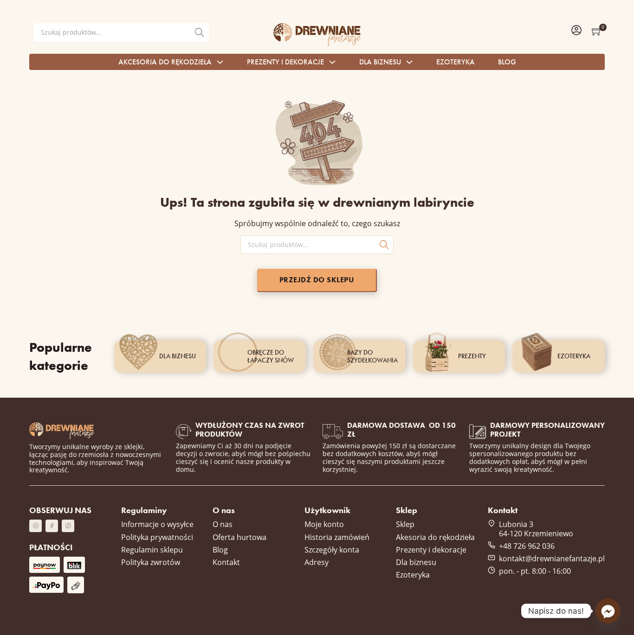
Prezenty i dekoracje (285, 61)
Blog (507, 61)
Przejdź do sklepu (316, 280)
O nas (223, 524)
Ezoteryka (455, 61)
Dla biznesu (380, 61)
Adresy (316, 562)
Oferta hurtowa (239, 537)
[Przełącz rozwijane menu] (220, 62)
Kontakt (226, 562)
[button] (597, 31)
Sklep (405, 524)
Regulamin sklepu (152, 549)
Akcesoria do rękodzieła (165, 61)
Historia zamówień (336, 537)
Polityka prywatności (157, 537)
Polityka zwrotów (150, 562)
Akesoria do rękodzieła (435, 537)
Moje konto (324, 524)
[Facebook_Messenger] (608, 610)
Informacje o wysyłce (157, 524)
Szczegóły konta (331, 549)
